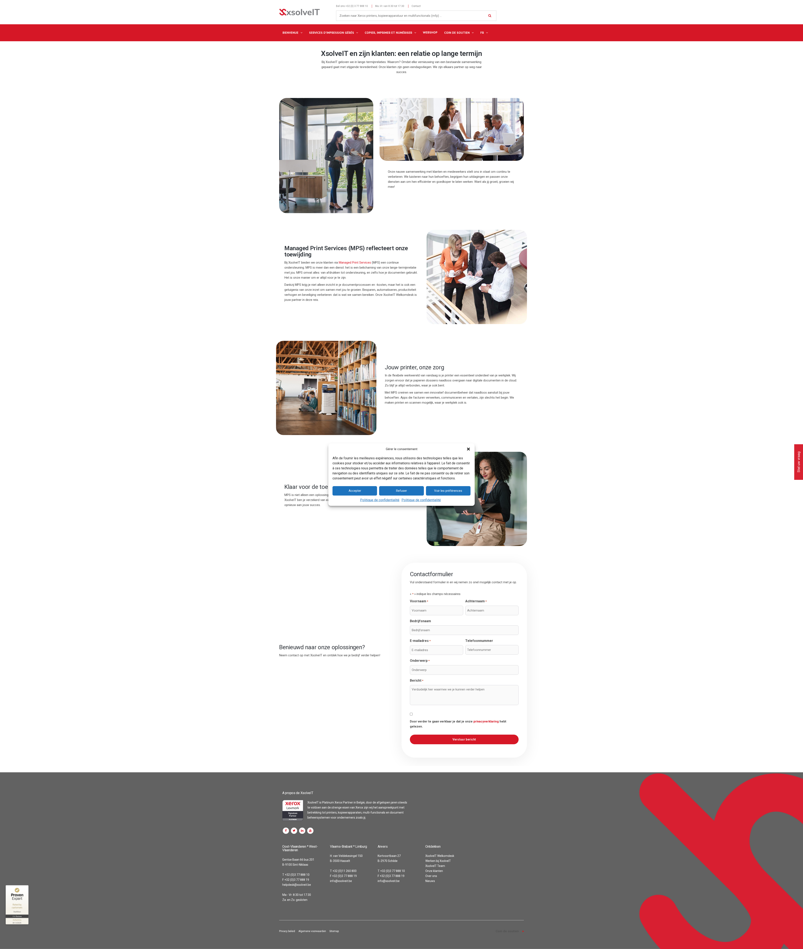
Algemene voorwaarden (312, 931)
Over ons (431, 876)
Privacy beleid (287, 931)
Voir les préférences (448, 491)
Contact (416, 6)
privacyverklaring (486, 721)
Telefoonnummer (479, 641)
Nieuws (430, 881)
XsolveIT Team (435, 866)
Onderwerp (420, 661)
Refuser (401, 491)
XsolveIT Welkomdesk (439, 856)
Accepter (355, 491)
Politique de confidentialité (379, 500)
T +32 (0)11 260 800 (343, 871)
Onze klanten (434, 871)
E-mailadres (420, 641)
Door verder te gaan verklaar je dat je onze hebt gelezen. (458, 724)
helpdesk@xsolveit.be (296, 884)
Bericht (416, 680)
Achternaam (476, 601)
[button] (468, 449)
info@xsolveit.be (341, 881)
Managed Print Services (355, 262)
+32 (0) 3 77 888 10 (356, 6)
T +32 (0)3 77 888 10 (295, 874)
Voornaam (419, 601)
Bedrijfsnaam (420, 621)
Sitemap (334, 931)
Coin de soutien (507, 931)
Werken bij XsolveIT (438, 861)
